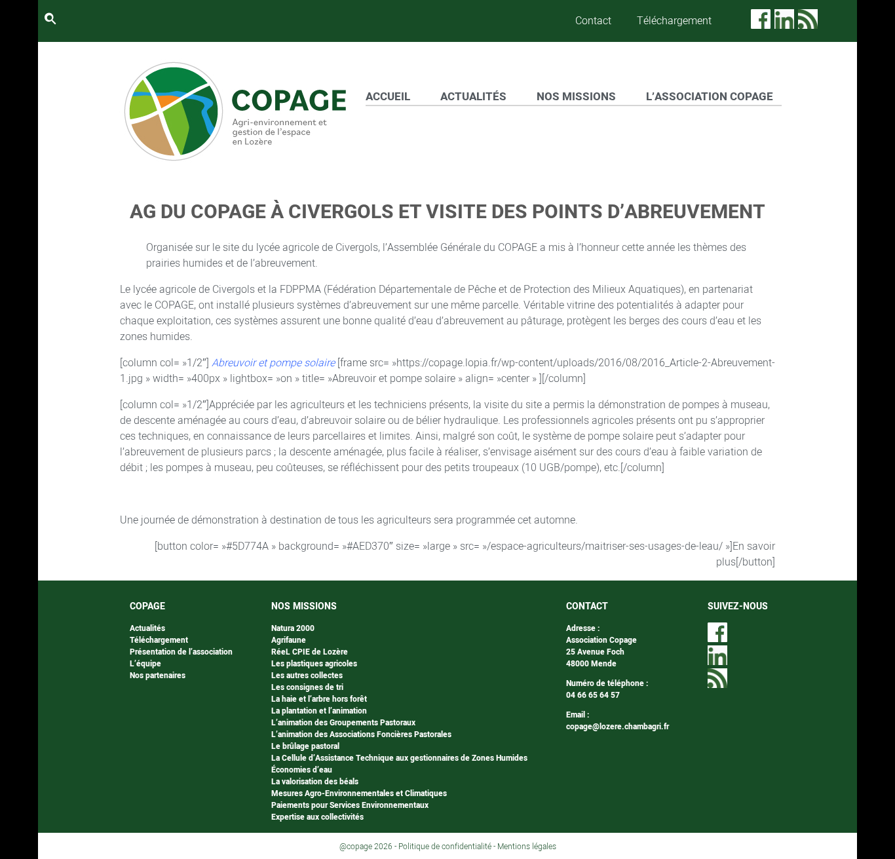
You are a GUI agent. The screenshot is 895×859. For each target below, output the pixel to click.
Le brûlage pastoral (305, 746)
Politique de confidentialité (444, 846)
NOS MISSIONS (576, 96)
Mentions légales (526, 846)
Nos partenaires (157, 675)
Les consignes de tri (307, 687)
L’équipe (145, 664)
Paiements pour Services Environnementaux (349, 805)
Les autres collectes (307, 675)
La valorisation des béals (314, 782)
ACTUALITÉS (473, 96)
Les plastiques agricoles (314, 664)
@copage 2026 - (368, 846)
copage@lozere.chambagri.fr (617, 727)
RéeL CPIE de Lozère (309, 652)
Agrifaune (288, 640)
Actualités (147, 628)
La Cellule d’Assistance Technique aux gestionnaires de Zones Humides (399, 758)
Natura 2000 (292, 628)
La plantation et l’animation (319, 711)
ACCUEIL (388, 96)
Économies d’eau (301, 770)
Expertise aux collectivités (317, 817)
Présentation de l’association (181, 652)
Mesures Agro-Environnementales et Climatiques (359, 793)
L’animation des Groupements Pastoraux (343, 723)
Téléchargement (674, 21)
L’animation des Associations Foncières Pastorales (361, 734)
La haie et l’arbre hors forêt (319, 699)
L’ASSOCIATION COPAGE (709, 96)
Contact (593, 21)
